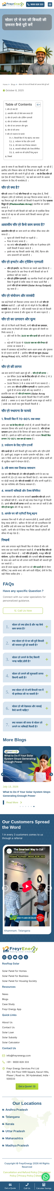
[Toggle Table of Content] (36, 104)
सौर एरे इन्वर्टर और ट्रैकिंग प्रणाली (19, 117)
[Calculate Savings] (43, 1184)
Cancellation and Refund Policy (20, 1172)
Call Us (27, 1188)
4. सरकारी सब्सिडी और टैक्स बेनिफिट (26, 148)
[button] (50, 4)
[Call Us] (27, 1184)
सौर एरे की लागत (13, 130)
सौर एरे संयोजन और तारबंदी (17, 121)
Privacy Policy (26, 1175)
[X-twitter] (26, 957)
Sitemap (39, 1175)
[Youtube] (15, 957)
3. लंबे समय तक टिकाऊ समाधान (24, 145)
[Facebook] (20, 957)
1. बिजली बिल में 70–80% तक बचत (25, 138)
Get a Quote (10, 1188)
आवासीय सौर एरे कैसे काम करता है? (20, 113)
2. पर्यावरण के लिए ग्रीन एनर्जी (24, 141)
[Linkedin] (9, 957)
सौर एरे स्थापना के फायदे (15, 134)
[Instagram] (4, 957)
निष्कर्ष (9, 156)
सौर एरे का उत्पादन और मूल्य (17, 125)
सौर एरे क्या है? (12, 109)
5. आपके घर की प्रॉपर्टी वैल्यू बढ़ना (25, 152)
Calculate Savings (43, 1188)
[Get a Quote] (10, 1184)
